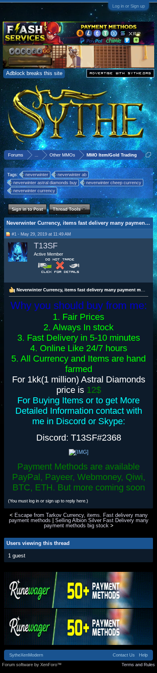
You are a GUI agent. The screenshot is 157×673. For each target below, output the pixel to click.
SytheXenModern (26, 655)
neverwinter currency (34, 190)
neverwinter (36, 174)
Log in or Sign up (128, 6)
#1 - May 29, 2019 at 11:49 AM (41, 234)
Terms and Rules (138, 664)
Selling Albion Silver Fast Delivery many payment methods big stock (96, 523)
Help (143, 655)
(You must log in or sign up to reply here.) (48, 500)
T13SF (46, 245)
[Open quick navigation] (148, 154)
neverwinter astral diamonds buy (45, 182)
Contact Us (124, 655)
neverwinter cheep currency (113, 182)
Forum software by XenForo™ (32, 664)
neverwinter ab (72, 174)
